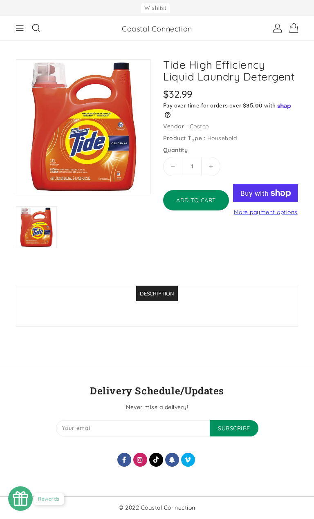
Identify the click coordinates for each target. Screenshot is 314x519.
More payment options (266, 212)
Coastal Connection (157, 29)
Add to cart (196, 200)
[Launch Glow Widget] (20, 498)
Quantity (175, 150)
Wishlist (155, 7)
